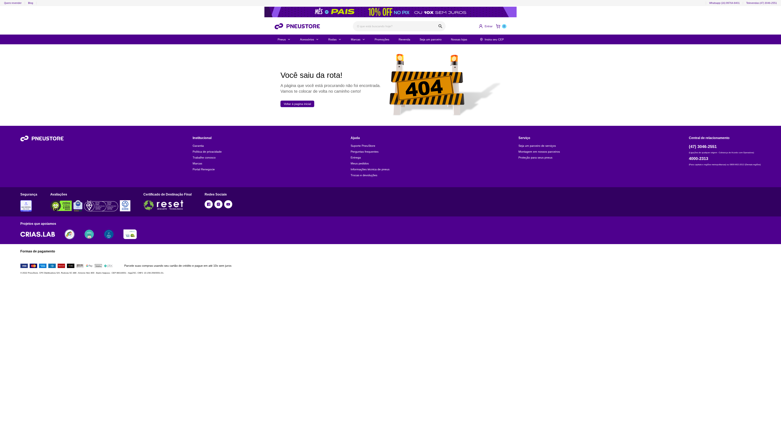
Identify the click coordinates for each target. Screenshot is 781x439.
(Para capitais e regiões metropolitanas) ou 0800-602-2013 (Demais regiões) (725, 164)
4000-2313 (698, 158)
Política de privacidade (207, 151)
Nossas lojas (459, 39)
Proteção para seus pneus (535, 157)
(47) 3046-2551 (703, 146)
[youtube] (228, 204)
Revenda (404, 39)
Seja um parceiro (431, 39)
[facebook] (209, 204)
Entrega (356, 157)
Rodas (332, 39)
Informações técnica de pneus (370, 169)
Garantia (198, 145)
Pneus (282, 39)
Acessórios (307, 39)
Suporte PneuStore (363, 145)
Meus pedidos (360, 163)
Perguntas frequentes (365, 151)
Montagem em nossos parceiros (539, 151)
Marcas (355, 39)
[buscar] (440, 26)
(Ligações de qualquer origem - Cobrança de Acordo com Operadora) (721, 152)
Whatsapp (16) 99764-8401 (724, 3)
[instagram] (218, 204)
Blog (30, 3)
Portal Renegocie (204, 169)
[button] (486, 26)
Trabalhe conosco (204, 157)
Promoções (382, 39)
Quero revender (13, 3)
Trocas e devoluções (364, 175)
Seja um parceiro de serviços (537, 145)
